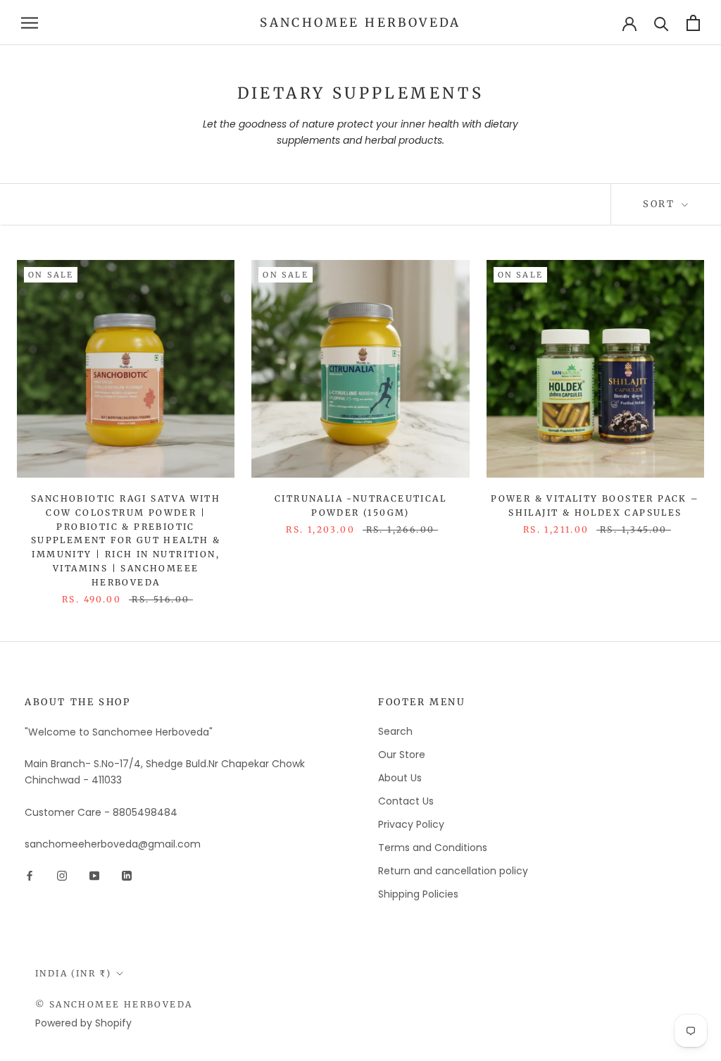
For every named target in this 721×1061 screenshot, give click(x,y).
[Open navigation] (29, 23)
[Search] (661, 22)
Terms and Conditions (432, 847)
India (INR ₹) (73, 973)
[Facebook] (30, 875)
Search (395, 731)
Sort (661, 204)
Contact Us (406, 801)
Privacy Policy (411, 824)
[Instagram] (62, 875)
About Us (400, 778)
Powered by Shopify (83, 1023)
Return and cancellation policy (453, 871)
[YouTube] (94, 875)
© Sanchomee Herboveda (113, 1004)
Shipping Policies (418, 894)
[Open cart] (693, 23)
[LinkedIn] (127, 875)
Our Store (401, 754)
